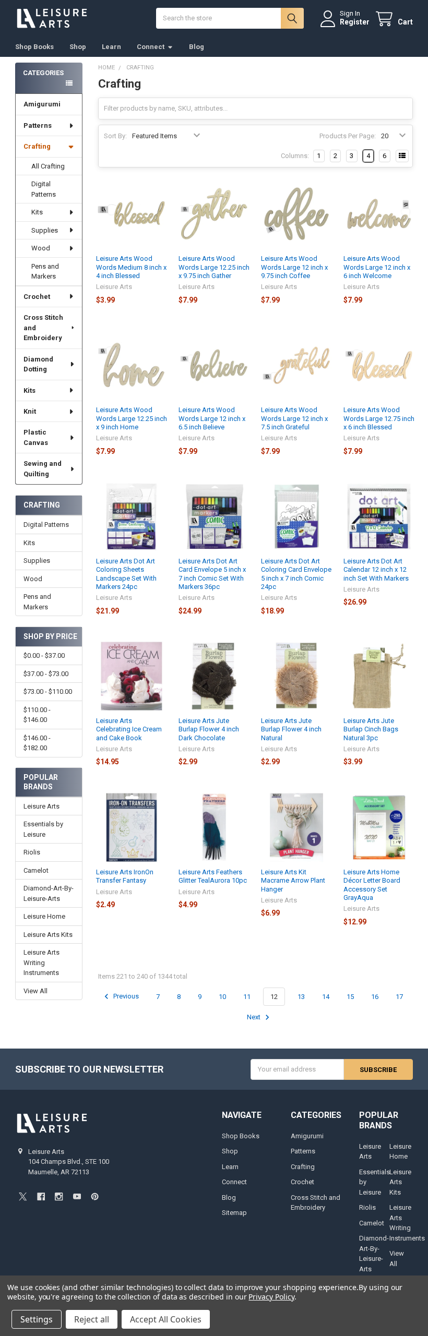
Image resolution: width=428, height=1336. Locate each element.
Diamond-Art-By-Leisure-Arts (48, 893)
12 (274, 997)
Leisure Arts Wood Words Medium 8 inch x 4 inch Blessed (131, 267)
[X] (22, 1196)
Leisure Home (44, 916)
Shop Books (34, 47)
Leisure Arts (41, 806)
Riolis (31, 852)
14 (325, 997)
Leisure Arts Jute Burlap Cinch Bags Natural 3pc (370, 729)
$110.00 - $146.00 (37, 715)
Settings (36, 1319)
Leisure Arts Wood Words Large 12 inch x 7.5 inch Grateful (294, 418)
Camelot (36, 870)
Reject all (91, 1319)
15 (350, 997)
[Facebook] (41, 1196)
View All (35, 991)
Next (254, 1017)
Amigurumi (42, 104)
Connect (150, 47)
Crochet (36, 296)
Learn (111, 47)
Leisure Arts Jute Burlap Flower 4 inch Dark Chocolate (209, 729)
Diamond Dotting (38, 364)
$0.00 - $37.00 (44, 655)
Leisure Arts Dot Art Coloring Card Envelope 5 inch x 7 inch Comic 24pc (296, 574)
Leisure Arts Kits (48, 934)
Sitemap (234, 1213)
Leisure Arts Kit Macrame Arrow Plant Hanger (293, 880)
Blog (196, 47)
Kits (37, 212)
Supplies (44, 230)
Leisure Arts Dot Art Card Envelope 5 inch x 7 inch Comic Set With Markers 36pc (212, 574)
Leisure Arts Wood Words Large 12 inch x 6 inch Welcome (376, 267)
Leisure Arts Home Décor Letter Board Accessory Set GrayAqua (371, 884)
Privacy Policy (271, 1297)
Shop (77, 47)
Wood (40, 248)
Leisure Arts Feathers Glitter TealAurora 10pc (213, 876)
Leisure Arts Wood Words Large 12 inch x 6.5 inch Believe (212, 418)
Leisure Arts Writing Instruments (41, 962)
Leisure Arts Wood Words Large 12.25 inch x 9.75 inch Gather (214, 267)
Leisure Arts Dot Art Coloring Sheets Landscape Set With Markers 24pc (126, 574)
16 (374, 997)
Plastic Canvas (35, 437)
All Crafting (48, 166)
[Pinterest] (94, 1196)
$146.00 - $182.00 (37, 743)
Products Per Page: (347, 136)
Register (355, 22)
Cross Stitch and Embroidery (43, 328)
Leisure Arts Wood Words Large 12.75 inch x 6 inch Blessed (378, 418)
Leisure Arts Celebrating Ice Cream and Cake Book (129, 729)
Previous (125, 997)
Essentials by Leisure (43, 829)
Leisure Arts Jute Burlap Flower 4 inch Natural (291, 729)
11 (247, 997)
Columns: (295, 156)
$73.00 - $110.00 (47, 691)
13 (301, 997)
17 (399, 997)
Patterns (37, 125)
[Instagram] (58, 1196)
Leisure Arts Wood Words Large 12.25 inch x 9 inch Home (131, 418)
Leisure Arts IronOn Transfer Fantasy (124, 876)
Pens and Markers (45, 271)
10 (222, 997)
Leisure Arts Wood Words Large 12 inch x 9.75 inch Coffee (294, 267)
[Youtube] (77, 1196)
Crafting (37, 146)
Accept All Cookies (165, 1319)
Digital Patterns (43, 189)
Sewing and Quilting (42, 469)
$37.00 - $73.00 (45, 674)
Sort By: (115, 136)
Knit (29, 411)
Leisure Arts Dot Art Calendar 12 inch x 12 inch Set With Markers (376, 569)
